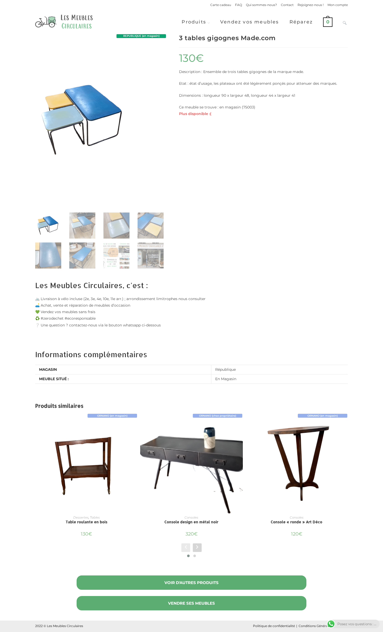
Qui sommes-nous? (261, 5)
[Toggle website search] (345, 22)
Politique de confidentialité (274, 626)
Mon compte (338, 5)
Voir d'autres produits (191, 582)
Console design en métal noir (191, 522)
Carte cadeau (220, 5)
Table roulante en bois (86, 522)
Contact (287, 5)
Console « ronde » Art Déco (296, 522)
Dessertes (81, 517)
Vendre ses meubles (191, 603)
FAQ (238, 5)
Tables (95, 517)
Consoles (191, 517)
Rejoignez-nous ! (311, 5)
